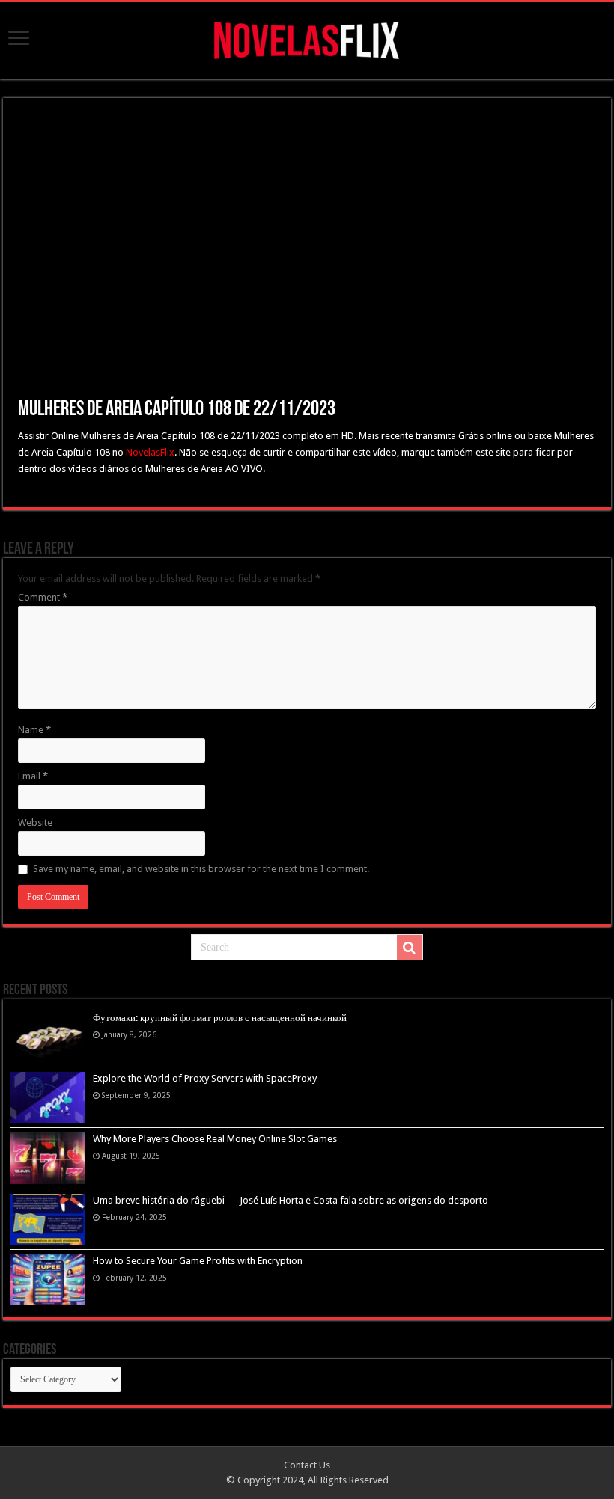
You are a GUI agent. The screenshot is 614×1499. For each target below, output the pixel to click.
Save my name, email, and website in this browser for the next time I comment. (201, 868)
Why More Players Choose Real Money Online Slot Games (215, 1138)
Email (33, 776)
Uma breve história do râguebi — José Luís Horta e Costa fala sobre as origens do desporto (290, 1200)
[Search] (409, 947)
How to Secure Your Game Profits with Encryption (198, 1260)
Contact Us (307, 1465)
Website (35, 822)
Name (34, 729)
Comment (42, 597)
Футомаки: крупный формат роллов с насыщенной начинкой (220, 1017)
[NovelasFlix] (307, 38)
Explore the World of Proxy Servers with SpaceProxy (205, 1078)
